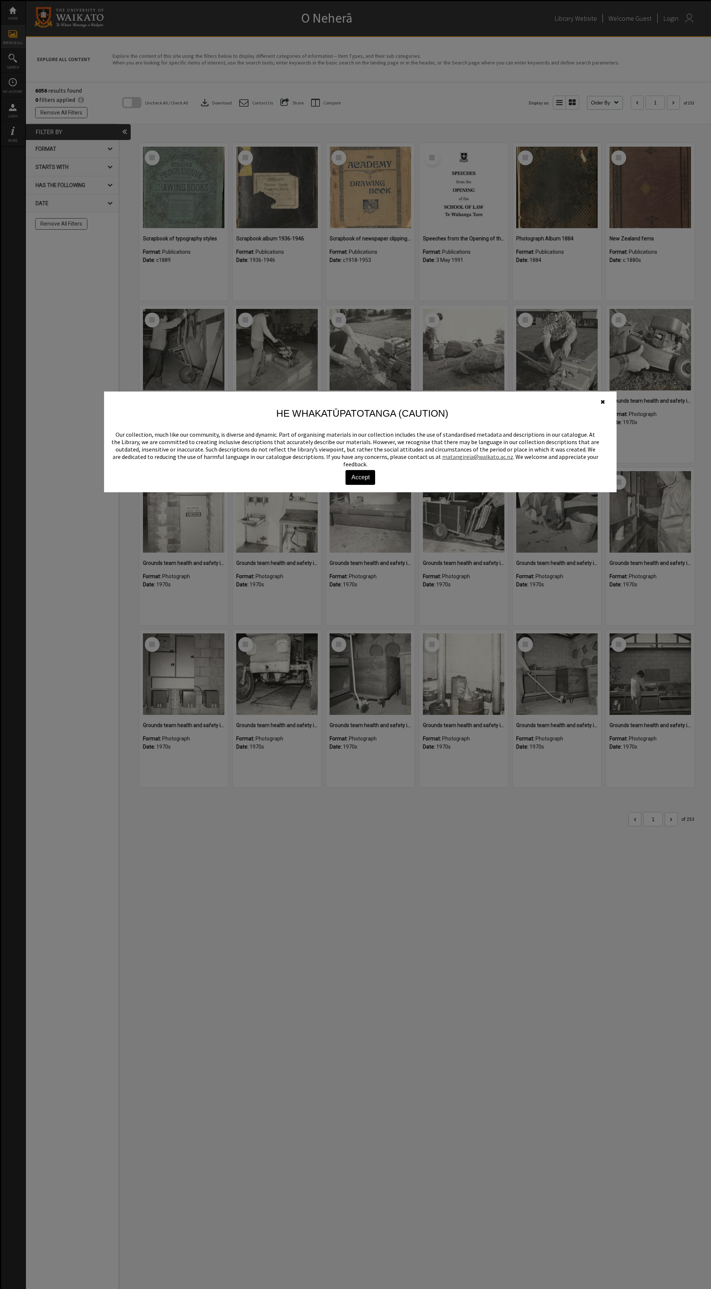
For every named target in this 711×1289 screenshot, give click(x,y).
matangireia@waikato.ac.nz (477, 456)
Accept (360, 477)
